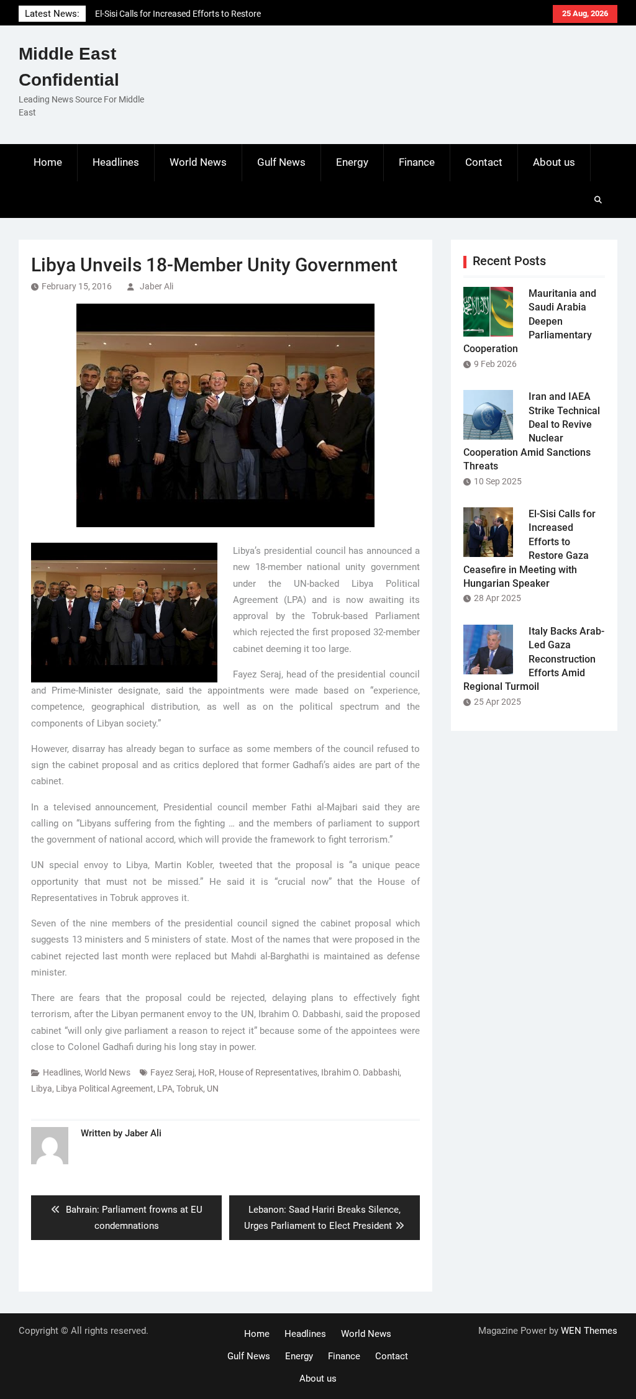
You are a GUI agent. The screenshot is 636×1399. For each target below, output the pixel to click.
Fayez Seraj (172, 1072)
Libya (41, 1088)
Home (48, 162)
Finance (417, 162)
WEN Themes (589, 1330)
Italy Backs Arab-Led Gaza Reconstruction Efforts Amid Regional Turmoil (533, 659)
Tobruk (189, 1088)
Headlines (116, 162)
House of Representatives (268, 1072)
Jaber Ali (156, 286)
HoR (206, 1072)
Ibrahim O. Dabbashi (360, 1072)
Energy (352, 162)
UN (213, 1088)
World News (198, 162)
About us (554, 162)
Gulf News (281, 162)
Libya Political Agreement (104, 1088)
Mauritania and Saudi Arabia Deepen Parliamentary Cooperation (529, 321)
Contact (483, 162)
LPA (165, 1088)
